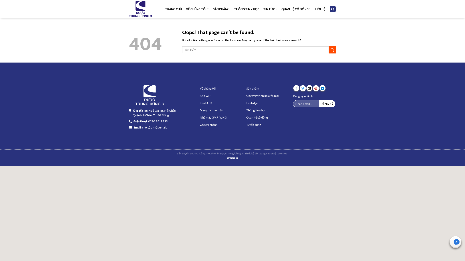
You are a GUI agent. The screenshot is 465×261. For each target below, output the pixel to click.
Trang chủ (173, 9)
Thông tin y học (246, 9)
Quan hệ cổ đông (295, 9)
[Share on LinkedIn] (323, 88)
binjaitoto (232, 157)
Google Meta (267, 153)
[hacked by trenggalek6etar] (142, 9)
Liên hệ (320, 9)
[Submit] (332, 49)
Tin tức (269, 9)
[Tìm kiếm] (333, 9)
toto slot (281, 153)
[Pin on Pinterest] (316, 88)
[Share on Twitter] (303, 88)
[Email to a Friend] (309, 88)
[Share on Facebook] (296, 88)
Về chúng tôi (196, 9)
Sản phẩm (220, 9)
